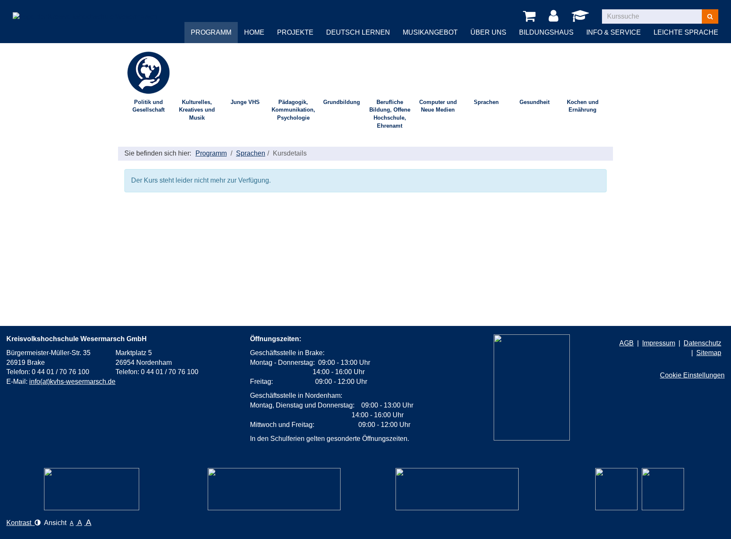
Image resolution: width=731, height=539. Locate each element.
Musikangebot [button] (430, 32)
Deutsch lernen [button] (358, 32)
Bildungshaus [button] (546, 32)
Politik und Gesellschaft (148, 106)
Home (254, 32)
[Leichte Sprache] (91, 489)
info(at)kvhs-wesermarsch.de (72, 381)
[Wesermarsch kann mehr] (457, 489)
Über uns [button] (488, 32)
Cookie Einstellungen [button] (692, 375)
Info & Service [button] (613, 32)
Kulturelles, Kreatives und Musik (197, 110)
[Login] (555, 16)
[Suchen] (710, 16)
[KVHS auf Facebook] (663, 489)
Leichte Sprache (686, 32)
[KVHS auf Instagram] (616, 489)
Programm (211, 153)
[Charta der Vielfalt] (274, 489)
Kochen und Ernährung (583, 106)
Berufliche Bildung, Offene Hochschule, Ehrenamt (389, 114)
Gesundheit (534, 102)
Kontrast (20, 522)
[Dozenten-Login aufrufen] (582, 18)
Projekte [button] (295, 32)
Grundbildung (341, 102)
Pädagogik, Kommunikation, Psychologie (293, 110)
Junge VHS (245, 102)
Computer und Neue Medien (438, 106)
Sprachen (486, 102)
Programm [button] (211, 32)
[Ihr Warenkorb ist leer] (531, 16)
